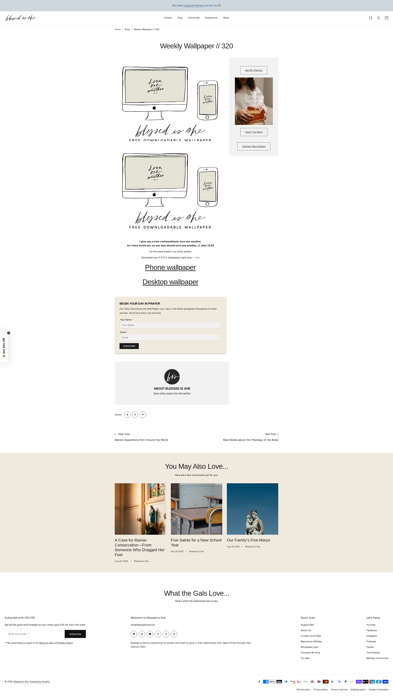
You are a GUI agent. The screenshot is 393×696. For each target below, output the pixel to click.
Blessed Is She (21, 681)
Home (118, 29)
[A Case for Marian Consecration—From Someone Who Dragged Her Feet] (140, 509)
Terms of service (339, 689)
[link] (127, 415)
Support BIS (307, 624)
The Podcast (373, 652)
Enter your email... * (18, 633)
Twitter (370, 647)
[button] (4, 348)
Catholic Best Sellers (254, 146)
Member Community (377, 658)
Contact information (378, 689)
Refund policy (304, 689)
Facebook (371, 630)
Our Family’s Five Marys (248, 540)
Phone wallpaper (170, 267)
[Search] (370, 18)
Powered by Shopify (40, 681)
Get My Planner (254, 70)
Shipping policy (358, 689)
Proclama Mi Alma (310, 652)
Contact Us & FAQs (311, 635)
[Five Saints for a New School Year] (196, 509)
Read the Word (254, 132)
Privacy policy (321, 689)
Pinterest (371, 641)
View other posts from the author (172, 393)
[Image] (254, 101)
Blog (127, 29)
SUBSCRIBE (129, 346)
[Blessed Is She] (21, 17)
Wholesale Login (310, 647)
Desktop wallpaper (170, 282)
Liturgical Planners (193, 5)
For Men (305, 658)
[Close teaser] (8, 332)
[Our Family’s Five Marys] (252, 509)
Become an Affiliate (311, 641)
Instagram (371, 635)
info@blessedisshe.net (143, 624)
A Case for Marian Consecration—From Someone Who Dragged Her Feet (140, 547)
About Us (306, 630)
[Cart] (386, 18)
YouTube (370, 624)
